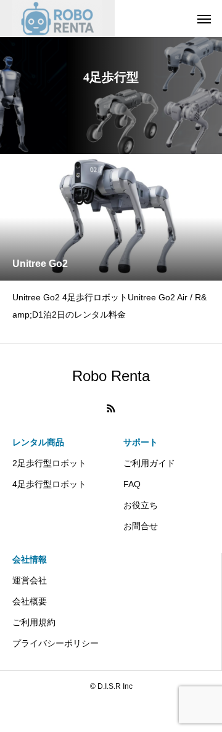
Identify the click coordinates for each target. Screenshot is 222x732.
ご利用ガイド (149, 463)
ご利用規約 (34, 622)
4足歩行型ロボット (49, 484)
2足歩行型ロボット (49, 463)
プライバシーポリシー (55, 643)
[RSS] (111, 408)
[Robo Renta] (57, 18)
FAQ (132, 484)
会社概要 (29, 601)
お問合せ (140, 526)
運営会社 (29, 580)
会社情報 (29, 559)
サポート (140, 442)
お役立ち (140, 505)
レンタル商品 (38, 442)
